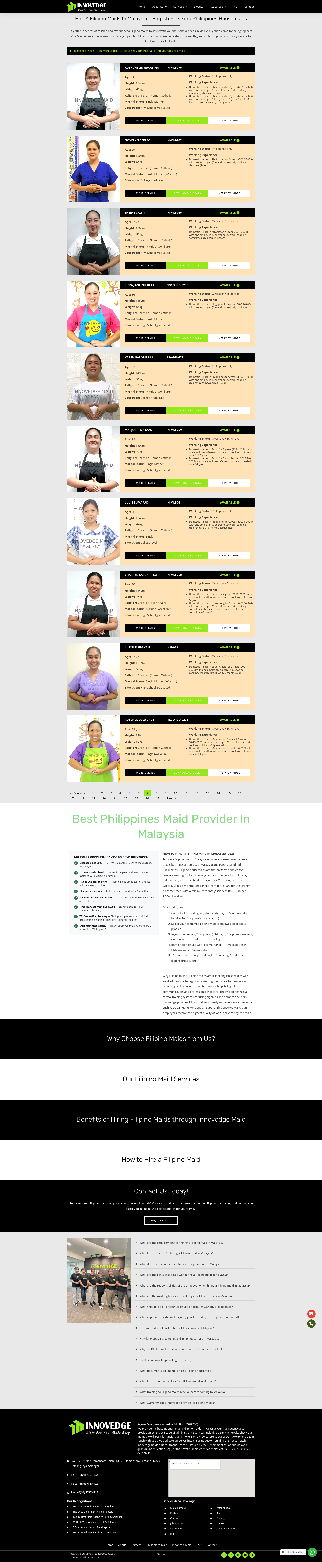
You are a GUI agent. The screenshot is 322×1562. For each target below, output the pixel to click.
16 (241, 792)
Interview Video (229, 120)
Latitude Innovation (90, 1557)
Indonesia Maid (182, 1545)
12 (198, 792)
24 (148, 798)
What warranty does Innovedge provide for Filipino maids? (177, 1403)
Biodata (198, 6)
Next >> (172, 798)
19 (95, 798)
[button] (161, 51)
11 (187, 792)
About (122, 1545)
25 (159, 798)
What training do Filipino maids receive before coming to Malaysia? (183, 1392)
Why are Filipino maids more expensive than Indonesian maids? (181, 1349)
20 (105, 798)
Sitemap (161, 1554)
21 (116, 798)
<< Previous (77, 793)
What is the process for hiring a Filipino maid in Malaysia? (176, 1253)
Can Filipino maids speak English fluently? (166, 1360)
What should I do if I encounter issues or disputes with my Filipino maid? (186, 1307)
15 (230, 792)
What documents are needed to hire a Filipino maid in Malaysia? (181, 1264)
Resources (216, 6)
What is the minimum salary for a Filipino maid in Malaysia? (178, 1381)
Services (178, 6)
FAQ (235, 6)
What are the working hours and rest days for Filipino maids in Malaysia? (186, 1296)
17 (73, 798)
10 (177, 792)
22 (127, 798)
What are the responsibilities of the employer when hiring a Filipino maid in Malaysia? (195, 1285)
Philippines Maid (156, 1545)
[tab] (194, 1242)
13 (209, 792)
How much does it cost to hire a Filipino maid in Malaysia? (177, 1328)
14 (220, 792)
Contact (249, 6)
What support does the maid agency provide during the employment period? (189, 1317)
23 (138, 798)
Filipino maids (139, 31)
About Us (157, 6)
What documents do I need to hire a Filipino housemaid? (176, 1371)
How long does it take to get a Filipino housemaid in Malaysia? (179, 1339)
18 (84, 798)
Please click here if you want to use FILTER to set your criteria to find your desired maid (128, 51)
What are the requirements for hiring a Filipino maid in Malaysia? (181, 1243)
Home (142, 6)
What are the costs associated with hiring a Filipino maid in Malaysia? (184, 1275)
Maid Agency (85, 36)
